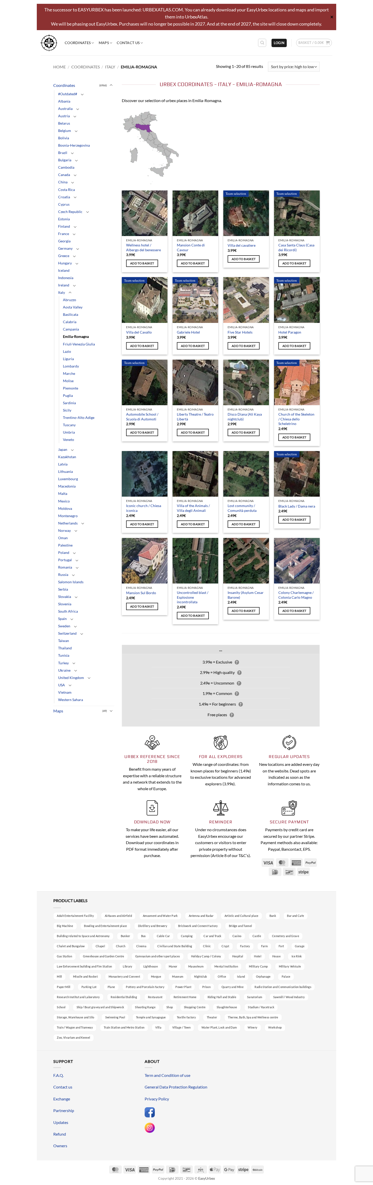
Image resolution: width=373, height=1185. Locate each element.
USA (61, 685)
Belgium (64, 130)
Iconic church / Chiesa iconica (143, 508)
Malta (62, 493)
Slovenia (64, 604)
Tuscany (69, 425)
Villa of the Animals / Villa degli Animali (193, 508)
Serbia (63, 589)
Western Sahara (70, 699)
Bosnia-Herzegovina (74, 145)
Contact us (128, 43)
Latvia (62, 464)
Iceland (64, 270)
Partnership (63, 1110)
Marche (69, 373)
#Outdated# (67, 94)
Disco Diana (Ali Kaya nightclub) (245, 416)
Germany (65, 248)
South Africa (68, 611)
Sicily (67, 410)
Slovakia (64, 596)
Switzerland (67, 633)
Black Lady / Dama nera (296, 506)
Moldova (65, 508)
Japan (62, 449)
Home (59, 66)
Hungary (65, 263)
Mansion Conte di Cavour (191, 247)
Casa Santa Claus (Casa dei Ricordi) (296, 247)
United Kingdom (71, 677)
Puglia (68, 395)
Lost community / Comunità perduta (242, 508)
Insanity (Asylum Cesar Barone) (246, 594)
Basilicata (70, 314)
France (63, 233)
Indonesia (65, 278)
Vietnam (65, 692)
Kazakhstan (67, 457)
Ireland (63, 285)
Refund (59, 1134)
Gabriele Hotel (188, 332)
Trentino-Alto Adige (78, 417)
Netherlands (68, 523)
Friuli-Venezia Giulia (79, 344)
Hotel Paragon (289, 332)
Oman (63, 538)
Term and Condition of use (167, 1075)
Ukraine (64, 670)
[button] (279, 43)
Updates (60, 1122)
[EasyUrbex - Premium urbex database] (49, 43)
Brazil (62, 152)
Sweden (64, 626)
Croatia (64, 197)
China (62, 182)
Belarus (64, 123)
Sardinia (69, 403)
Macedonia (67, 486)
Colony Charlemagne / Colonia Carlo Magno (296, 594)
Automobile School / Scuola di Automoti (142, 416)
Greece (63, 256)
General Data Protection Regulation (176, 1086)
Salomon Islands (70, 582)
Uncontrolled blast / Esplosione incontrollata (192, 597)
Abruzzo (69, 300)
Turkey (63, 663)
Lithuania (65, 471)
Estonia (64, 219)
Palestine (65, 545)
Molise (68, 381)
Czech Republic (70, 211)
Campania (71, 329)
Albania (64, 101)
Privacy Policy (157, 1098)
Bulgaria (64, 160)
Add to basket (142, 263)
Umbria (69, 432)
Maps (104, 43)
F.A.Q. (58, 1075)
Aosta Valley (72, 307)
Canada (64, 174)
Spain (62, 618)
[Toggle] (111, 85)
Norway (64, 530)
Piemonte (70, 388)
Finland (64, 226)
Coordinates (78, 43)
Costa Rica (66, 189)
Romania (65, 567)
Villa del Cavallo (139, 332)
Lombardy (71, 366)
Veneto (68, 439)
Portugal (65, 560)
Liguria (68, 359)
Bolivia (63, 138)
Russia (63, 574)
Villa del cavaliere (242, 245)
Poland (63, 552)
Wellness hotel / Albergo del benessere (143, 247)
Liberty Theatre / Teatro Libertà (195, 416)
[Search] (262, 43)
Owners (60, 1145)
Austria (64, 116)
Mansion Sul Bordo (141, 593)
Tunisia (63, 655)
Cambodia (66, 167)
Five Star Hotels (240, 332)
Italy (110, 66)
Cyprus (64, 204)
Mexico (64, 501)
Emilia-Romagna (76, 336)
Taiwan (63, 640)
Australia (65, 108)
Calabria (69, 322)
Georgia (64, 241)
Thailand (65, 648)
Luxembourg (68, 479)
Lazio (67, 351)
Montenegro (68, 516)
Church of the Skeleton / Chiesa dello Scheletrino (296, 419)
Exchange (61, 1098)
